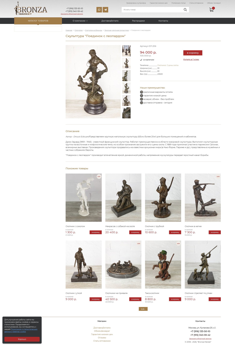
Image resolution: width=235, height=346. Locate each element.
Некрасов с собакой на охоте (120, 226)
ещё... (143, 309)
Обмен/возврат (102, 331)
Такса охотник (152, 293)
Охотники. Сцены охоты (168, 65)
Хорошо (22, 339)
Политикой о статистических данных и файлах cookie (20, 330)
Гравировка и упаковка (136, 3)
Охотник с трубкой (154, 226)
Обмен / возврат (214, 3)
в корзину (193, 53)
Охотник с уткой (74, 293)
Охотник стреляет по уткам (198, 293)
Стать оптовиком (196, 3)
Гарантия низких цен (159, 3)
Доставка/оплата (109, 21)
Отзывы (102, 337)
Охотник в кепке (193, 226)
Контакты (163, 21)
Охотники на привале (116, 293)
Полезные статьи (178, 3)
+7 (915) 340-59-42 (200, 335)
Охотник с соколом (75, 226)
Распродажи (138, 21)
